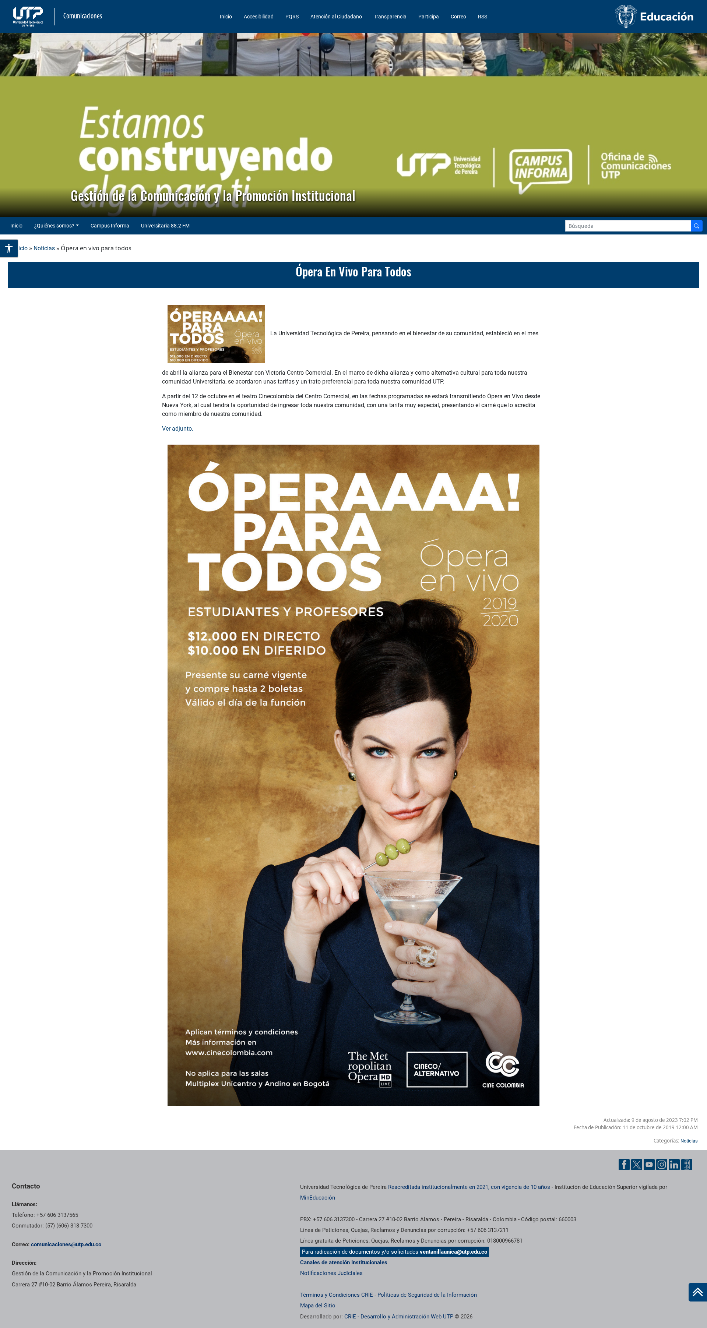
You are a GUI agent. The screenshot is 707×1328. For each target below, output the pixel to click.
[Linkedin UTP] (674, 1164)
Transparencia (390, 17)
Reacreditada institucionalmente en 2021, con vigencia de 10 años (469, 1187)
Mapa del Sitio (317, 1305)
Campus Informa (110, 226)
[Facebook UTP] (624, 1164)
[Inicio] (698, 1292)
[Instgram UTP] (661, 1164)
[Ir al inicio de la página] (698, 1292)
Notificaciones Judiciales (331, 1273)
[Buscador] (697, 226)
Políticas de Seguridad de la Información (427, 1295)
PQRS (292, 17)
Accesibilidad (259, 17)
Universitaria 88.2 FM (165, 226)
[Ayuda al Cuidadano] (686, 1164)
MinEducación (317, 1197)
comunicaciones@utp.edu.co (66, 1244)
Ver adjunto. (178, 428)
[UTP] (29, 17)
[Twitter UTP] (636, 1164)
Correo (458, 17)
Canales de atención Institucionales (343, 1262)
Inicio (226, 17)
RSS (482, 17)
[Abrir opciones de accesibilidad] (9, 248)
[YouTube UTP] (649, 1164)
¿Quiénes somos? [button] (54, 226)
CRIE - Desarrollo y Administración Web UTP (398, 1316)
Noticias (44, 248)
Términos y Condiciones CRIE (336, 1295)
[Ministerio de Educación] (615, 16)
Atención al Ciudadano (336, 17)
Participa (428, 17)
